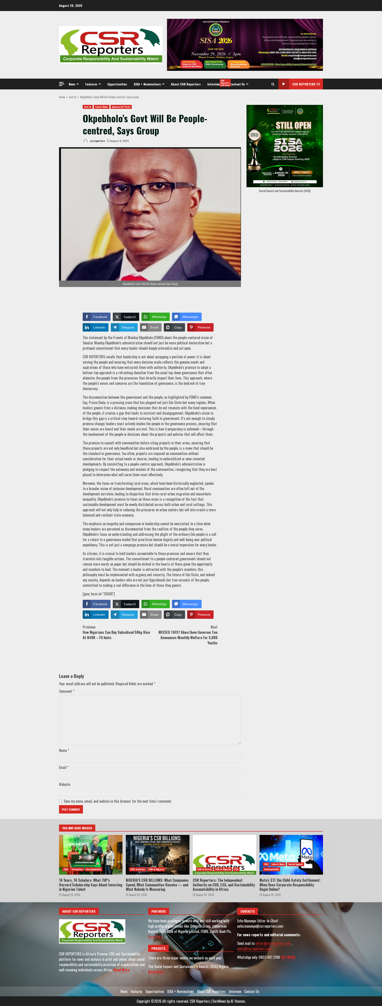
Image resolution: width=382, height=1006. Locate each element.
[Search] (272, 84)
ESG (236, 869)
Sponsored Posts (121, 106)
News (72, 84)
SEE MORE (288, 957)
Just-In (88, 106)
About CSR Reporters (186, 84)
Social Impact (295, 864)
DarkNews (219, 1001)
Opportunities (117, 84)
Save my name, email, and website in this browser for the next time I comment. (118, 801)
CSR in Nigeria (156, 869)
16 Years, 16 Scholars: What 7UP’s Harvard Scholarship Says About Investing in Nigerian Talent (90, 855)
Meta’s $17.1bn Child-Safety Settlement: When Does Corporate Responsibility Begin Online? (291, 855)
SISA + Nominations (147, 84)
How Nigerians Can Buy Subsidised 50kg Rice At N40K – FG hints (116, 632)
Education (77, 869)
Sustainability (93, 869)
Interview (216, 83)
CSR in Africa (137, 869)
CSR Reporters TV (306, 84)
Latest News (101, 106)
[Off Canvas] (61, 84)
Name (64, 750)
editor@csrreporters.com (273, 943)
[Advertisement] (245, 44)
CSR (66, 869)
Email (64, 767)
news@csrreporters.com (254, 948)
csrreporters (97, 141)
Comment (66, 691)
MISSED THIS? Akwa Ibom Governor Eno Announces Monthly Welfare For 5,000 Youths (188, 635)
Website (64, 784)
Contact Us (237, 84)
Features (91, 84)
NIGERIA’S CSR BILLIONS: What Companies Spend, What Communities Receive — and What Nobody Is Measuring (157, 855)
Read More (121, 969)
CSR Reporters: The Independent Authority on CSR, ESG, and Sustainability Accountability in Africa (224, 855)
